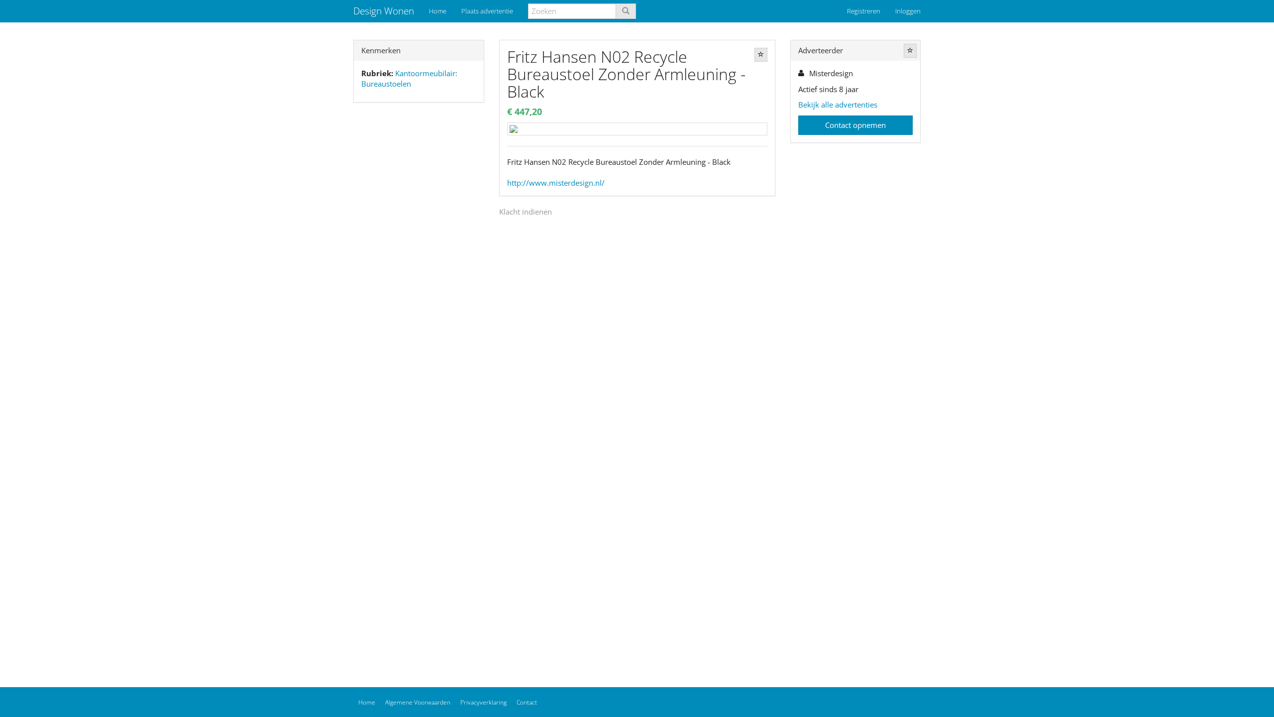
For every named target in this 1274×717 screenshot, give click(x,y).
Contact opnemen (855, 125)
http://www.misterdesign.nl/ (556, 183)
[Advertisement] (418, 267)
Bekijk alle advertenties (837, 105)
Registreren (863, 10)
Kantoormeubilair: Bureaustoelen (409, 78)
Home (437, 10)
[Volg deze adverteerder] (910, 51)
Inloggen (908, 10)
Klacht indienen (525, 212)
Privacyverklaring (483, 702)
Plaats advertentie (487, 10)
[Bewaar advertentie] (760, 55)
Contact (527, 702)
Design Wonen (383, 10)
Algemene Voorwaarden (417, 702)
